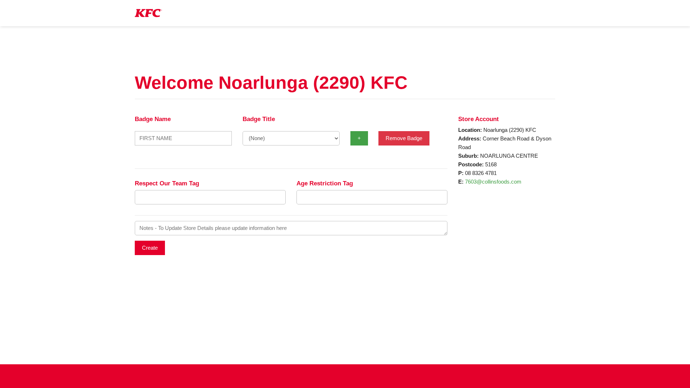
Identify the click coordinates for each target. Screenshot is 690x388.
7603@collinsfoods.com (493, 182)
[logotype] (148, 13)
